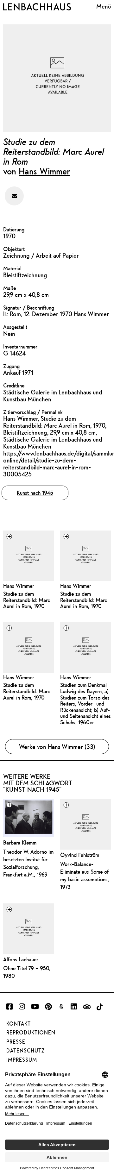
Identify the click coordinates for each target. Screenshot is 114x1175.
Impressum (21, 1060)
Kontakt (18, 1024)
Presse (15, 1042)
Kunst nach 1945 (35, 492)
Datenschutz (25, 1050)
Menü (103, 6)
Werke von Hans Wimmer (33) (57, 746)
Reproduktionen (30, 1032)
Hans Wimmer (44, 171)
